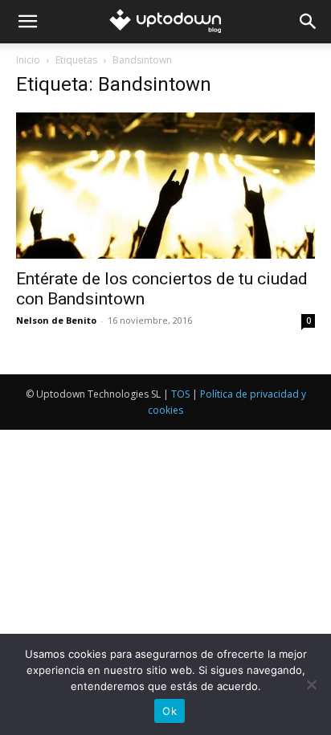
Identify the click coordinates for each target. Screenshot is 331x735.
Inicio (28, 60)
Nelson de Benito (56, 320)
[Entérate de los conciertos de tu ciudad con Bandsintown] (165, 185)
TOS (180, 394)
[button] (27, 21)
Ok (169, 710)
